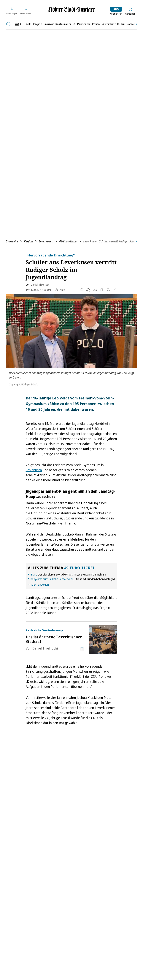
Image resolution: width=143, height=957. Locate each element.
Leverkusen (46, 241)
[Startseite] (71, 9)
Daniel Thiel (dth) (40, 284)
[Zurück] (8, 24)
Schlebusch (34, 470)
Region (28, 241)
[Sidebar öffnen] (18, 24)
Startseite (12, 241)
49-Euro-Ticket (68, 241)
